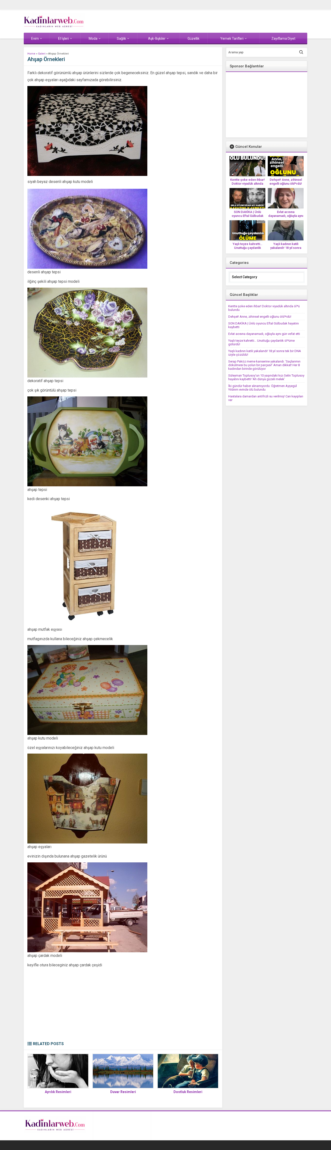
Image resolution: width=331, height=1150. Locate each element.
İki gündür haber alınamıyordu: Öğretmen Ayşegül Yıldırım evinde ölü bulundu (262, 387)
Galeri (42, 53)
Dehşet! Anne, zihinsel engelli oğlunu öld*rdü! (285, 181)
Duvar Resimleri (123, 1092)
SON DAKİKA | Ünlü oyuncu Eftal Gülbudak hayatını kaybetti (247, 215)
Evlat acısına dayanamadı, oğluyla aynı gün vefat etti (285, 215)
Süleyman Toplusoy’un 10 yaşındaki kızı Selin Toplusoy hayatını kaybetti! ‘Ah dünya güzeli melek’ (266, 377)
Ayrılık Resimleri (58, 1092)
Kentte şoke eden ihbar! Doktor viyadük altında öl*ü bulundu (247, 183)
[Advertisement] (123, 1005)
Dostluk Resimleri (187, 1092)
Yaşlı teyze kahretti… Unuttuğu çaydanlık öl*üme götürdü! (247, 247)
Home (31, 53)
